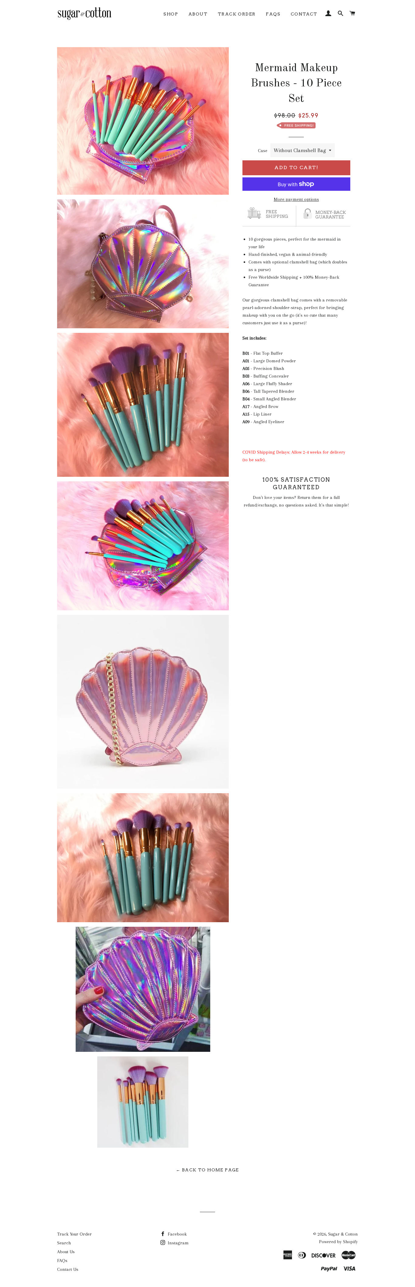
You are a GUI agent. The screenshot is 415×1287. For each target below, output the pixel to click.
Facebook (176, 1234)
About (198, 14)
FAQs (273, 14)
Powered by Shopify (338, 1241)
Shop (170, 14)
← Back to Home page (207, 1169)
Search (64, 1243)
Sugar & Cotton (343, 1234)
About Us (66, 1251)
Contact (304, 14)
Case (262, 150)
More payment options (296, 199)
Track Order (237, 14)
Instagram (177, 1243)
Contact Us (67, 1269)
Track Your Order (74, 1234)
